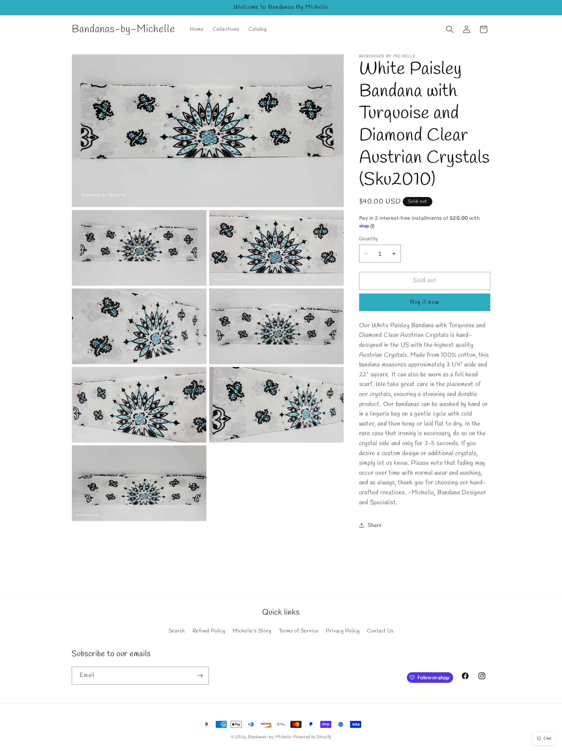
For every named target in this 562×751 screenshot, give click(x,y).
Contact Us (380, 631)
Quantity (368, 239)
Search (177, 631)
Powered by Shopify (312, 737)
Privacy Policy (342, 631)
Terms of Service (298, 631)
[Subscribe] (200, 676)
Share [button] (375, 525)
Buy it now (424, 302)
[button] (450, 29)
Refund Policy (209, 631)
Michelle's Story (252, 631)
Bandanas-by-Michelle (270, 737)
